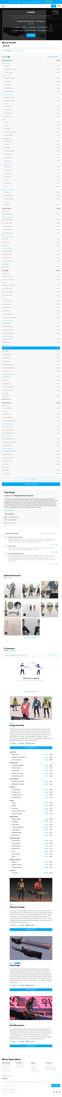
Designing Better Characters (24, 496)
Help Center (34, 1065)
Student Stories (20, 1065)
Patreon (4, 1067)
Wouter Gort (41, 21)
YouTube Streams (6, 1069)
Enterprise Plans (6, 1071)
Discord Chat (49, 1065)
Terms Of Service (35, 1071)
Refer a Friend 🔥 (50, 1069)
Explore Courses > (7, 1076)
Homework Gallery (51, 1067)
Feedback (33, 1067)
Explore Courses (6, 1065)
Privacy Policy (34, 1069)
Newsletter (19, 1067)
